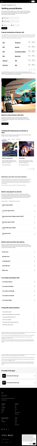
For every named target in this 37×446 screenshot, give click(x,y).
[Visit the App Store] (11, 435)
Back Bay (17, 47)
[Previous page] (32, 69)
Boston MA (17, 56)
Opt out (30, 443)
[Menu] (36, 1)
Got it (34, 443)
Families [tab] (9, 139)
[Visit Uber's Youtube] (4, 429)
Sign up (33, 1)
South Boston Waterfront (21, 51)
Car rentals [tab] (13, 139)
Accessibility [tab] (18, 139)
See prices (4, 28)
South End (5, 65)
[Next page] (34, 69)
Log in (30, 1)
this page (10, 360)
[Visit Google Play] (4, 435)
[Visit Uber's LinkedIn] (2, 429)
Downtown (17, 42)
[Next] (33, 169)
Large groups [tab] (4, 139)
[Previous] (31, 169)
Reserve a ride (5, 123)
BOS (4, 42)
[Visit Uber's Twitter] (8, 429)
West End (5, 60)
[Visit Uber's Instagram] (6, 429)
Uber (2, 1)
